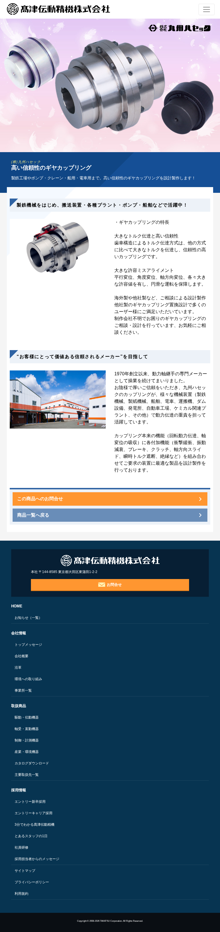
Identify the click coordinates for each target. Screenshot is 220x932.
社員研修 (21, 847)
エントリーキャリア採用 (33, 813)
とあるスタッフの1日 (31, 836)
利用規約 (21, 894)
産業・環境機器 (27, 752)
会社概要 (21, 656)
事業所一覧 (23, 690)
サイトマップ (25, 871)
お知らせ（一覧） (28, 618)
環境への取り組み (28, 679)
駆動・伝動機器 (27, 717)
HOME (16, 606)
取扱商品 (18, 706)
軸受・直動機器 (27, 729)
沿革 (18, 668)
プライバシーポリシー (32, 882)
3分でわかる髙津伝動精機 (34, 825)
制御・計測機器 (27, 740)
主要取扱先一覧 (27, 775)
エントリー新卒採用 (30, 802)
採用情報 (18, 790)
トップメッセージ (28, 645)
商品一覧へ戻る (33, 515)
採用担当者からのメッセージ (37, 859)
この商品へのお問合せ (40, 498)
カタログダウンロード (32, 763)
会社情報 (18, 633)
